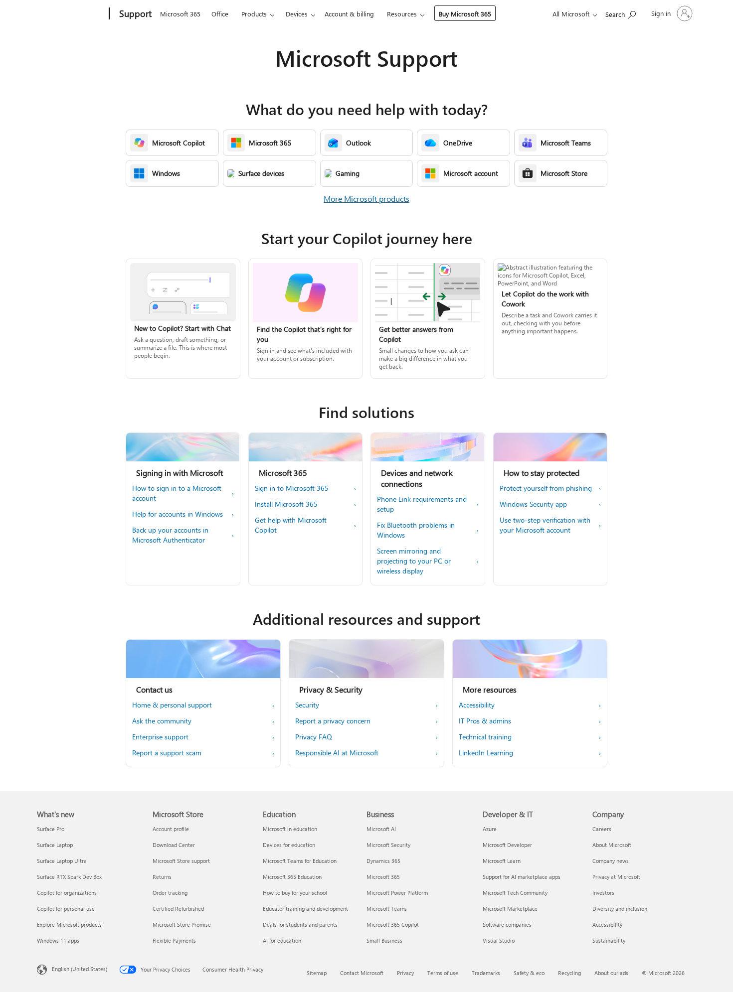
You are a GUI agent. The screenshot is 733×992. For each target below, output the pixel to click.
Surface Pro (50, 829)
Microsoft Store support (181, 860)
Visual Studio (499, 940)
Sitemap (317, 973)
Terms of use (442, 973)
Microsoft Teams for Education (300, 860)
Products (254, 13)
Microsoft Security (388, 845)
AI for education (282, 940)
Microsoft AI (381, 829)
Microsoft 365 (180, 13)
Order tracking (170, 892)
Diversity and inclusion (619, 908)
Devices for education (289, 845)
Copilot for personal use (66, 908)
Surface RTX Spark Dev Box (69, 876)
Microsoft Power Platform (397, 892)
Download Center (174, 845)
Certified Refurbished (178, 908)
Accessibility (607, 924)
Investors (603, 892)
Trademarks (486, 973)
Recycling (569, 973)
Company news (610, 860)
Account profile (171, 829)
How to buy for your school (295, 892)
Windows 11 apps (58, 940)
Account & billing (349, 13)
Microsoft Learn (502, 860)
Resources (402, 13)
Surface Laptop (55, 845)
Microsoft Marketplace (510, 908)
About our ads (611, 973)
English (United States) (79, 969)
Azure (490, 829)
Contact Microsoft (361, 973)
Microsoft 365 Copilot (392, 924)
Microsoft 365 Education (292, 876)
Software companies (507, 924)
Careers (601, 829)
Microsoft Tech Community (515, 892)
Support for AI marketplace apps (521, 876)
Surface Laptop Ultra (62, 860)
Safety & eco (529, 973)
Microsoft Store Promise (182, 924)
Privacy (405, 973)
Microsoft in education (290, 829)
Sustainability (608, 940)
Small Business (384, 940)
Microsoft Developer (507, 845)
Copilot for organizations (67, 892)
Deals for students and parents (300, 924)
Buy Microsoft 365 (465, 13)
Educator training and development (305, 908)
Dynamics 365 (383, 860)
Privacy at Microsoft (616, 876)
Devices (297, 13)
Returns (162, 876)
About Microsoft (611, 845)
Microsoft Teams (386, 908)
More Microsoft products (366, 198)
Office (219, 13)
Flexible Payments (174, 940)
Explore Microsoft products (69, 924)
